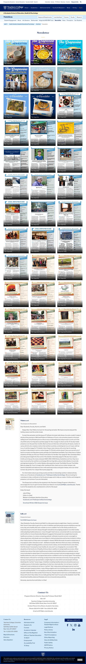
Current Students (20, 2)
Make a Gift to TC (74, 620)
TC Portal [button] (57, 2)
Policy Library (48, 630)
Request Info (74, 2)
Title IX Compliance (50, 635)
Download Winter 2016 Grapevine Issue (35, 503)
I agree (80, 659)
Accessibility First (29, 643)
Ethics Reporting (49, 637)
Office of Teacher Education (32, 635)
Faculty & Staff (29, 2)
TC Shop (26, 645)
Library (52, 2)
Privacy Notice (48, 648)
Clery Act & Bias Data (50, 640)
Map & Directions (9, 634)
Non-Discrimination (50, 632)
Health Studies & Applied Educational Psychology (21, 24)
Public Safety (48, 642)
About (26, 7)
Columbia (47, 2)
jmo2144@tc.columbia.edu (67, 484)
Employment (28, 640)
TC (6, 24)
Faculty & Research (58, 7)
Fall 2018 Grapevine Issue (28, 520)
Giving (75, 7)
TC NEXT (26, 638)
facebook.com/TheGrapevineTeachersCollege (37, 499)
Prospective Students (9, 2)
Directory (63, 2)
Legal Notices (48, 627)
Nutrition (8, 17)
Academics (34, 7)
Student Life (28, 625)
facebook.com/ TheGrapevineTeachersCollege (50, 475)
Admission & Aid (45, 7)
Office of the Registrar (31, 633)
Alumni (36, 2)
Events (68, 2)
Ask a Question (8, 640)
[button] (80, 2)
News (68, 7)
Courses (26, 627)
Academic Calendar (30, 630)
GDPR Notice (48, 645)
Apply (81, 7)
